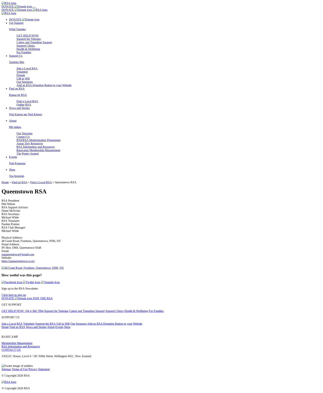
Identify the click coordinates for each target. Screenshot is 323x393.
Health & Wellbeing (28, 49)
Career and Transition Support (34, 42)
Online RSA (23, 104)
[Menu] (34, 7)
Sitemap (6, 369)
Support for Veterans (28, 39)
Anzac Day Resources (29, 143)
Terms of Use (20, 369)
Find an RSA (19, 182)
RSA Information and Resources (35, 146)
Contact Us (23, 136)
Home (5, 182)
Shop (67, 327)
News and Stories (36, 327)
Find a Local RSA (27, 101)
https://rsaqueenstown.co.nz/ (18, 261)
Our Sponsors (24, 81)
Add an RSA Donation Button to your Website (44, 85)
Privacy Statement (39, 369)
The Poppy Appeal (27, 153)
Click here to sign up (13, 294)
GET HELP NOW (27, 35)
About (51, 327)
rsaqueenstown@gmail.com (17, 254)
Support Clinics (25, 45)
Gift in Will (23, 78)
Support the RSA (45, 323)
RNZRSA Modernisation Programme (38, 140)
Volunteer (22, 71)
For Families (23, 52)
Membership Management (16, 343)
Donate (20, 75)
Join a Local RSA (27, 68)
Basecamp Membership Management (38, 150)
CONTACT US (11, 349)
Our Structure (24, 133)
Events (59, 327)
